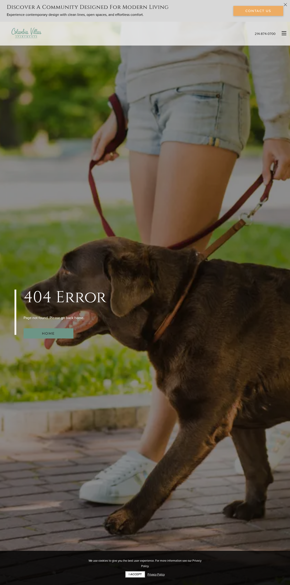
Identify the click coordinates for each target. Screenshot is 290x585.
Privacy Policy (156, 574)
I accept (135, 574)
